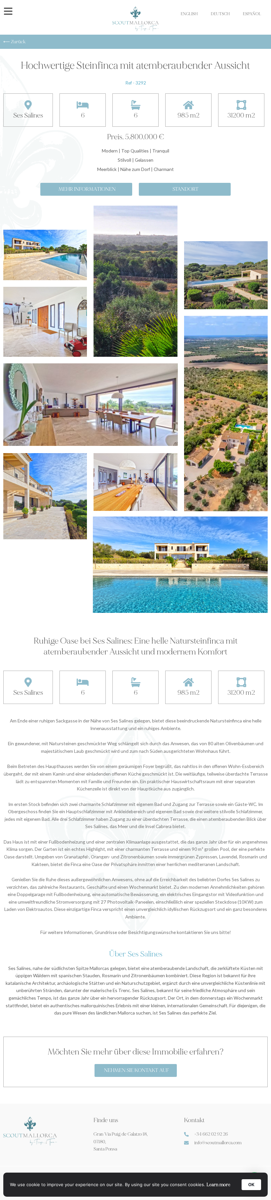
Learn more (218, 1184)
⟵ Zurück (14, 42)
